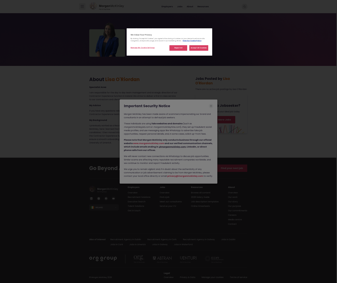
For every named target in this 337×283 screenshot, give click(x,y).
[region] (169, 42)
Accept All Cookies (199, 48)
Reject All (178, 48)
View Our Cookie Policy (192, 41)
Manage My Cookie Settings (143, 48)
